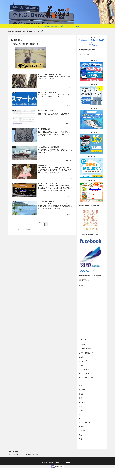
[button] (103, 55)
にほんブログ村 (92, 45)
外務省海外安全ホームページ (88, 271)
